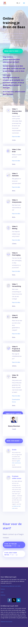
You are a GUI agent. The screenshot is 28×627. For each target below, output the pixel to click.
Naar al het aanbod (13, 413)
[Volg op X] (14, 600)
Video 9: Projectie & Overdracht (16, 349)
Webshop (3, 595)
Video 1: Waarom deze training (17, 111)
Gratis (14, 450)
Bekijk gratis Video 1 (12, 51)
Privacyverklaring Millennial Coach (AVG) (11, 586)
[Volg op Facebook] (9, 600)
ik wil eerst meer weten (10, 554)
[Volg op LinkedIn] (18, 600)
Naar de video (16, 136)
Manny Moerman (14, 426)
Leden (2, 592)
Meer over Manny (13, 441)
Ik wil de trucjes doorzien (10, 545)
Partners (3, 589)
